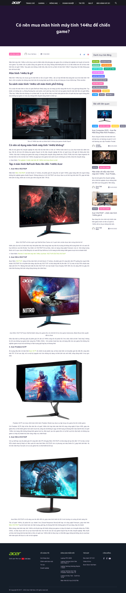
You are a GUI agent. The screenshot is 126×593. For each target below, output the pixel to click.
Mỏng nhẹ (53, 3)
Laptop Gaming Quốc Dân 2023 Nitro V (69, 562)
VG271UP (19, 261)
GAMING (41, 3)
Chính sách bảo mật (46, 561)
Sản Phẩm (106, 91)
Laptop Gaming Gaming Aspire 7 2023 (70, 567)
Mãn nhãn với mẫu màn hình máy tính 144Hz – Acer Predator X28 (104, 174)
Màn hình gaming (15, 54)
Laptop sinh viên (98, 72)
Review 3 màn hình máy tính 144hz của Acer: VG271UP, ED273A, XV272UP (42, 254)
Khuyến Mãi (96, 65)
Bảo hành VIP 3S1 (89, 558)
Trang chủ (30, 3)
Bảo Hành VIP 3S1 (103, 3)
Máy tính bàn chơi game (100, 87)
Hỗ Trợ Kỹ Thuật (106, 61)
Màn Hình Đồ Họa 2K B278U (70, 580)
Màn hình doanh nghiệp (100, 80)
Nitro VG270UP (20, 173)
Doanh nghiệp (68, 3)
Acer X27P (32, 351)
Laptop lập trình (110, 69)
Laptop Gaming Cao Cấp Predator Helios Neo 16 (68, 571)
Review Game (96, 91)
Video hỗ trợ (87, 561)
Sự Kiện (95, 94)
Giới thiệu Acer (45, 558)
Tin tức (82, 3)
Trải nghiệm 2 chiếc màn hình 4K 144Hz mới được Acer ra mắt (37, 160)
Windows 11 (110, 94)
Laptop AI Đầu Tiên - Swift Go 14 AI (70, 576)
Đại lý (90, 3)
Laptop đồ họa (106, 65)
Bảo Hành (96, 61)
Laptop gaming (97, 69)
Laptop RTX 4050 (66, 558)
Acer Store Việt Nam (89, 565)
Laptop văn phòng (98, 76)
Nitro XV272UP (14, 525)
